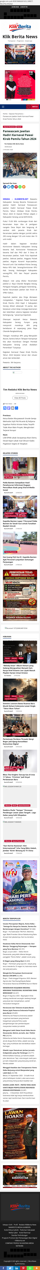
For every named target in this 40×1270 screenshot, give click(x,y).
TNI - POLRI (8, 477)
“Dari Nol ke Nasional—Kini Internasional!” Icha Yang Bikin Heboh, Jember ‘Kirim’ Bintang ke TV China (20, 848)
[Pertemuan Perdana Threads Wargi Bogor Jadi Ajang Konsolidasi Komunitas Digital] (20, 725)
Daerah (19, 127)
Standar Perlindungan (19, 1235)
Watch (35, 107)
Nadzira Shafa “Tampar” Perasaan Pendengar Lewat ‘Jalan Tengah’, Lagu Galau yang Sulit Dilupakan (19, 812)
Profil (16, 1225)
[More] (23, 187)
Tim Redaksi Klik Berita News (14, 144)
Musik (21, 658)
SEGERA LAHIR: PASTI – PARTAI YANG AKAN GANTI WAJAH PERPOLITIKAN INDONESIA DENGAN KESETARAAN (19, 1087)
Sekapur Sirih (7, 1225)
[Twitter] (8, 187)
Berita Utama (9, 475)
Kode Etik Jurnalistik (11, 1230)
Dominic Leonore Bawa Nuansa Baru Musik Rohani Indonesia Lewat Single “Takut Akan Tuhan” (19, 706)
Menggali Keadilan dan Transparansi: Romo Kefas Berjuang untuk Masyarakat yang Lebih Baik (20, 1070)
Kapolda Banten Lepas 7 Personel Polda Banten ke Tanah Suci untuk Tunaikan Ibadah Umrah (20, 523)
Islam (17, 513)
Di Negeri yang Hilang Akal (13, 961)
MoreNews (32, 1261)
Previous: (19, 422)
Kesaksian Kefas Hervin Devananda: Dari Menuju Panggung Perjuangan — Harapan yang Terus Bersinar (19, 946)
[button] (3, 107)
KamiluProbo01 (8, 492)
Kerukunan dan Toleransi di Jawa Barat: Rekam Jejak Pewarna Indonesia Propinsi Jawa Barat (19, 1010)
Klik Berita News (20, 36)
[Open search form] (24, 107)
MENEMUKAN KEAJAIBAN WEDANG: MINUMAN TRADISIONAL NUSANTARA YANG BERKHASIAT (20, 990)
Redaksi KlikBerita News (27, 1225)
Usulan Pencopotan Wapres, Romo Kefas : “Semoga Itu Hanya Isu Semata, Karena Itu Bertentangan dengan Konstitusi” (19, 926)
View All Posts (20, 398)
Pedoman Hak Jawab (27, 1230)
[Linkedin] (12, 187)
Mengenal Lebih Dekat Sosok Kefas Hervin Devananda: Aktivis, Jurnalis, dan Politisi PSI (19, 1033)
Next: (20, 439)
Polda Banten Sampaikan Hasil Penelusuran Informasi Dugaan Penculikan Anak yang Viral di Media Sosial (19, 486)
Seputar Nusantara (9, 127)
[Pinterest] (16, 187)
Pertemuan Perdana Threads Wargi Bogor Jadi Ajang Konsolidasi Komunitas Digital (18, 741)
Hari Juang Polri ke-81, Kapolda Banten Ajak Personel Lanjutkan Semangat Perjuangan (20, 559)
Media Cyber (13, 1233)
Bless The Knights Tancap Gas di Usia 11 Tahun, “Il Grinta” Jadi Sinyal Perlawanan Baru (19, 777)
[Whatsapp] (20, 187)
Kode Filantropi (24, 1233)
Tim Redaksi (7, 675)
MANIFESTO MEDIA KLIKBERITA (19, 1227)
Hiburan (14, 658)
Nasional (23, 513)
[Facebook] (5, 187)
